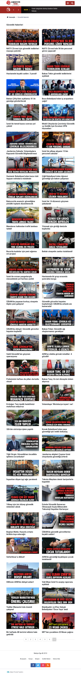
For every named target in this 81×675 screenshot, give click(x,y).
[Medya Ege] (13, 3)
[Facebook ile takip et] (33, 665)
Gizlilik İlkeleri (46, 659)
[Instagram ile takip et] (42, 665)
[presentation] (13, 10)
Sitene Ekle (56, 659)
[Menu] (68, 3)
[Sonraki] (54, 639)
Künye (31, 659)
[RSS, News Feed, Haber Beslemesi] (47, 665)
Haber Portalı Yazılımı (16, 672)
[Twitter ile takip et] (38, 665)
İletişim (37, 659)
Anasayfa (23, 659)
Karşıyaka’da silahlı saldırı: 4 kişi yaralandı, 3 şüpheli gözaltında (43, 10)
